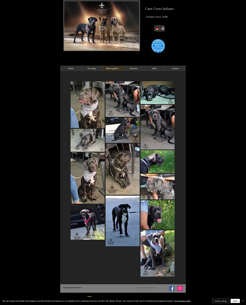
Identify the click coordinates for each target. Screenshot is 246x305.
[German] (156, 28)
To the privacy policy (182, 301)
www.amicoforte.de (146, 288)
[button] (154, 68)
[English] (162, 28)
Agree (235, 301)
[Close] (242, 301)
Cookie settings (220, 301)
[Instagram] (179, 288)
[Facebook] (171, 288)
